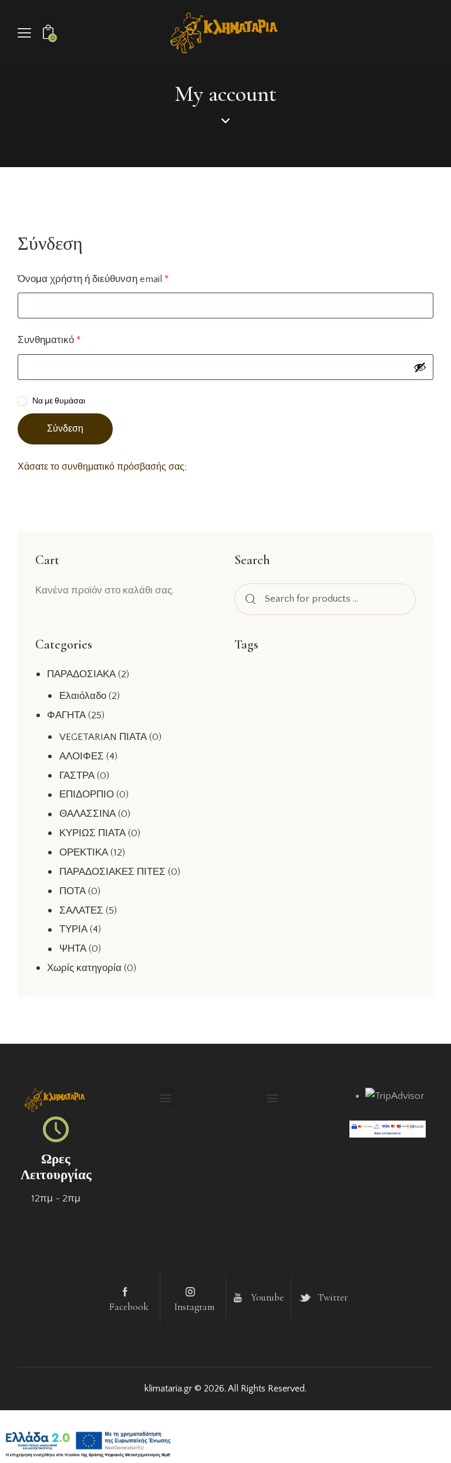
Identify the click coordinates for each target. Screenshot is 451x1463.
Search (248, 599)
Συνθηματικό (72, 339)
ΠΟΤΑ (72, 891)
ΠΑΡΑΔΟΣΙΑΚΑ (81, 674)
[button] (24, 33)
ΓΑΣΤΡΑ (77, 775)
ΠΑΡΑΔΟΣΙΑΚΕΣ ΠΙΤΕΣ (112, 872)
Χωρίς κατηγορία (84, 968)
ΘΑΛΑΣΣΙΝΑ (87, 814)
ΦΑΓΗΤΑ (66, 715)
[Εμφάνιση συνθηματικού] (419, 367)
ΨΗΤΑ (72, 948)
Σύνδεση (65, 428)
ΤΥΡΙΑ (73, 929)
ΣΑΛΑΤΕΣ (81, 910)
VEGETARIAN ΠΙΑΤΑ (103, 737)
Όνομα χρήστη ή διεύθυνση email (116, 278)
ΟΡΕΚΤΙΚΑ (83, 852)
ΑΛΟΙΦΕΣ (81, 756)
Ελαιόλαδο (82, 696)
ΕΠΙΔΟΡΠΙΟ (86, 794)
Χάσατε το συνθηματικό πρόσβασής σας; (102, 466)
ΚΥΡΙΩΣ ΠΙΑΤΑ (92, 833)
